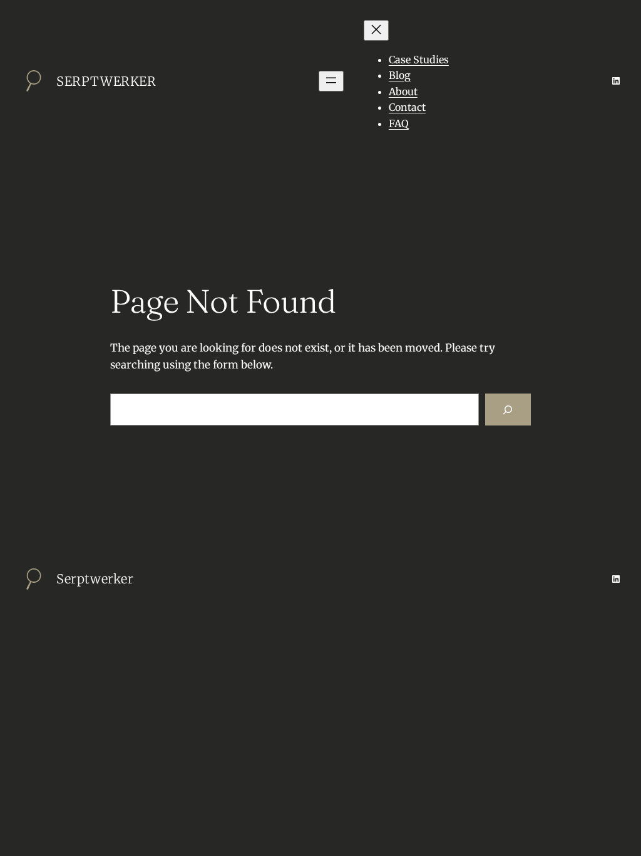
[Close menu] (376, 30)
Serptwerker (106, 81)
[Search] (508, 409)
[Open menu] (331, 81)
